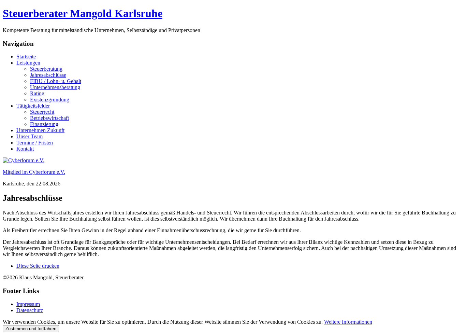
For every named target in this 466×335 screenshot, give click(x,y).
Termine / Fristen (34, 142)
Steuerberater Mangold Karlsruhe (82, 13)
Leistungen (28, 63)
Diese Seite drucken (37, 266)
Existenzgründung (49, 99)
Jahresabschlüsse (48, 75)
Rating (37, 93)
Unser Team (29, 136)
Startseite (26, 56)
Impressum (28, 304)
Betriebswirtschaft (49, 118)
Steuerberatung (46, 69)
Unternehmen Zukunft (40, 130)
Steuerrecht (42, 112)
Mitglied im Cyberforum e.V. (34, 172)
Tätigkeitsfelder (33, 106)
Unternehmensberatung (55, 87)
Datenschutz (29, 310)
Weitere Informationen (348, 322)
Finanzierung (44, 124)
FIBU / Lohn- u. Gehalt (55, 81)
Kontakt (25, 149)
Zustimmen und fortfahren (30, 328)
